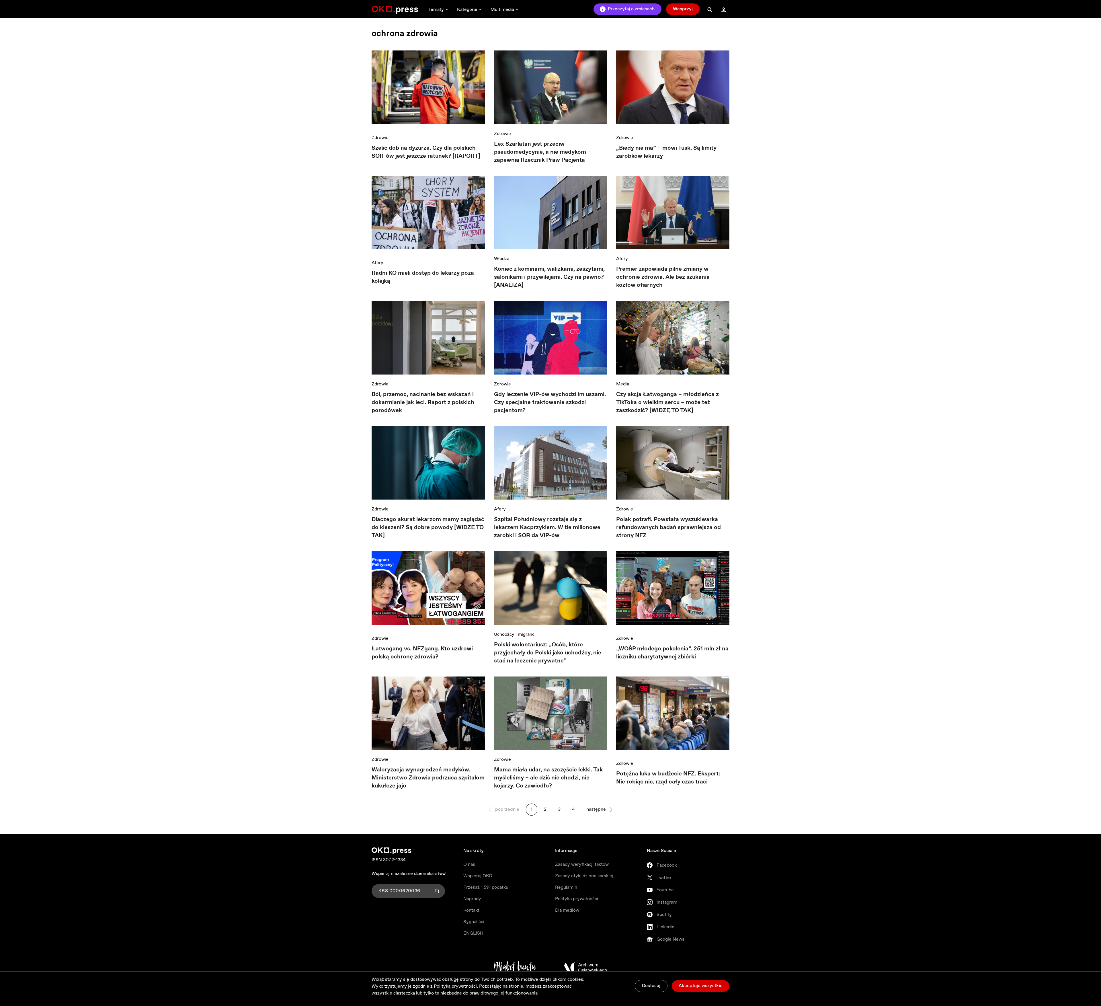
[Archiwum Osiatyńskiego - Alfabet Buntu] (515, 967)
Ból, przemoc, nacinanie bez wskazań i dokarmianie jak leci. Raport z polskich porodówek (423, 402)
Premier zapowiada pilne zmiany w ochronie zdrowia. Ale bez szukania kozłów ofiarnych (663, 277)
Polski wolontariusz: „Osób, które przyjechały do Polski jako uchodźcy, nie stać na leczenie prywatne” (547, 653)
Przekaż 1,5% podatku (485, 887)
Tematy (436, 10)
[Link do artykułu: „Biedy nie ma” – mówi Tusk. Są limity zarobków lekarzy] (672, 89)
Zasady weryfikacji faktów (582, 864)
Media (622, 384)
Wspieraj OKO (477, 876)
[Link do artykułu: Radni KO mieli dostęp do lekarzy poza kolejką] (428, 215)
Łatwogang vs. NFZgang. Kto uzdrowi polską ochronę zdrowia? (422, 653)
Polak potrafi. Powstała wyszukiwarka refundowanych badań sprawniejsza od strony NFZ (668, 527)
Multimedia (502, 10)
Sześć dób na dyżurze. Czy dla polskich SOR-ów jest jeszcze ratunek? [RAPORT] (426, 152)
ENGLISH (473, 933)
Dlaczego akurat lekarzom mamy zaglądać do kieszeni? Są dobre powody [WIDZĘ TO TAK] (428, 527)
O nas (469, 864)
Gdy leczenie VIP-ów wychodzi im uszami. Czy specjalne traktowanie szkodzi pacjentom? (550, 402)
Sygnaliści (473, 922)
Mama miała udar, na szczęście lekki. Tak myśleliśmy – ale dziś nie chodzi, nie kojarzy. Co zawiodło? (548, 778)
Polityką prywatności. (456, 986)
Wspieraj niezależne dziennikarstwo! (409, 874)
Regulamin (566, 887)
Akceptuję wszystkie (701, 986)
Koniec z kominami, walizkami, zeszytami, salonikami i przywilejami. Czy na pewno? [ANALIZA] (549, 277)
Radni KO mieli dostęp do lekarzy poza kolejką (423, 277)
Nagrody (472, 899)
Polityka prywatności (576, 899)
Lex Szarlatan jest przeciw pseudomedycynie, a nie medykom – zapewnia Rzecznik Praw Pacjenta (542, 152)
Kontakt (471, 910)
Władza (501, 259)
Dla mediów (567, 910)
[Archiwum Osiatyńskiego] (585, 967)
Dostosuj (651, 986)
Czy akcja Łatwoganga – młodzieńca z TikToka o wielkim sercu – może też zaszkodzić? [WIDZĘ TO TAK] (667, 402)
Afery (377, 263)
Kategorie (467, 10)
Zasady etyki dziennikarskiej (584, 876)
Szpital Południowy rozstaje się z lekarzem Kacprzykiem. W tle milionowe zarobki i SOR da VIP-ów (547, 527)
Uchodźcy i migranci (515, 634)
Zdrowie (380, 138)
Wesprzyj (683, 9)
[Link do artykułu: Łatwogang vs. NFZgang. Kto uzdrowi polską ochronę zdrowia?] (428, 590)
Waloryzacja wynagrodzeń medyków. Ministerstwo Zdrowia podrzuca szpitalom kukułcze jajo (428, 778)
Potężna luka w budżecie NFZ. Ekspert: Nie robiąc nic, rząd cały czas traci (668, 778)
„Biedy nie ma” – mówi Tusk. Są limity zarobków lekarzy (666, 152)
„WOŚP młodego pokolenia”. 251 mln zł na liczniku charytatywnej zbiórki (672, 653)
